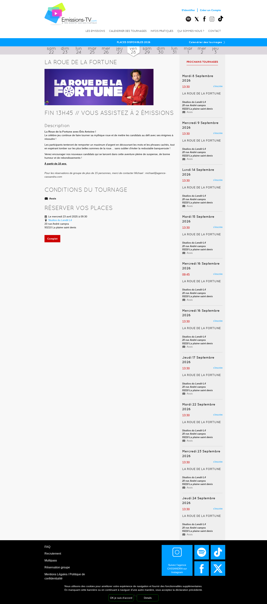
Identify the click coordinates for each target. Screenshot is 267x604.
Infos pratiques (162, 30)
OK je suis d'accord (121, 597)
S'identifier (188, 10)
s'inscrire (218, 86)
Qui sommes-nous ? (190, 30)
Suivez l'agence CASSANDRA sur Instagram (177, 568)
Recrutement (52, 553)
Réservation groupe (57, 567)
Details (148, 597)
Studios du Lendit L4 (60, 220)
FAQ (47, 546)
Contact (214, 30)
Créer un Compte (210, 10)
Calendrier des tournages (128, 30)
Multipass (50, 560)
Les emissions (95, 30)
